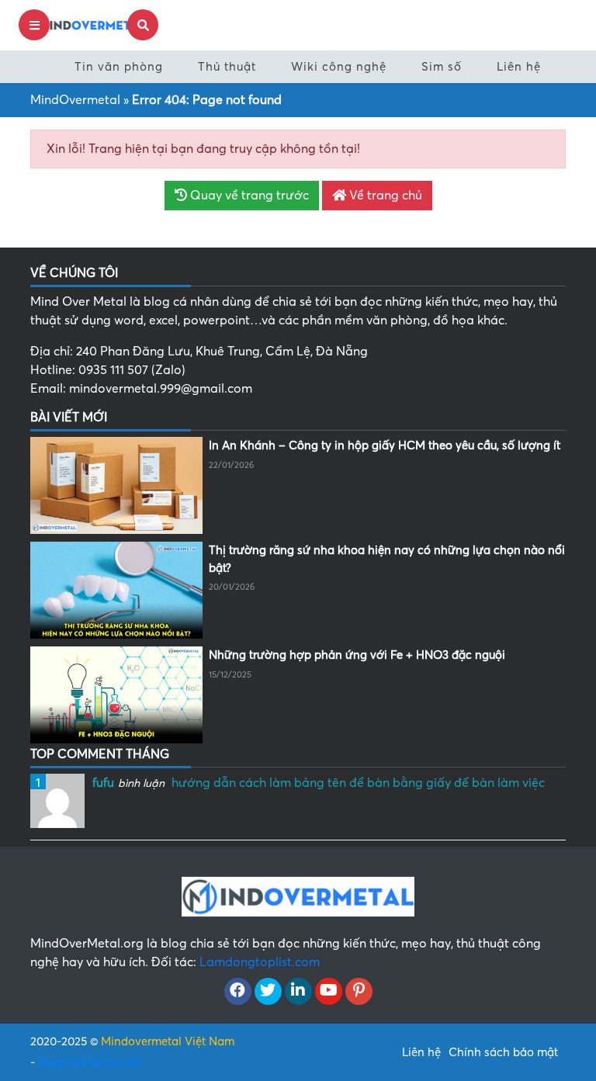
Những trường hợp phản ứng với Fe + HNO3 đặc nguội (357, 655)
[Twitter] (268, 992)
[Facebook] (237, 992)
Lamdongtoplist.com (259, 962)
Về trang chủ (384, 196)
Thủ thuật (227, 67)
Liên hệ (519, 67)
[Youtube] (328, 992)
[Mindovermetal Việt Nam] (88, 24)
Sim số (441, 67)
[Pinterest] (358, 992)
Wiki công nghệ (338, 67)
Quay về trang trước (248, 196)
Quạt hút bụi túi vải (89, 1062)
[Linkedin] (298, 992)
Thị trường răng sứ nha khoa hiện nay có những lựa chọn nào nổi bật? (387, 559)
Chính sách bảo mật (503, 1052)
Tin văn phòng (118, 67)
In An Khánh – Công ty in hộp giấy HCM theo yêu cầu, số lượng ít (384, 445)
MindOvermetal (75, 100)
